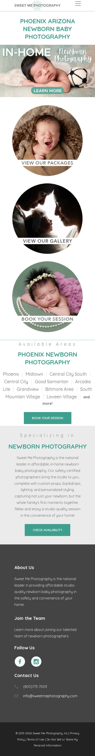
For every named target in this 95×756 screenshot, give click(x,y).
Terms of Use (35, 739)
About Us (24, 567)
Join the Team (29, 618)
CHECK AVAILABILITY (47, 530)
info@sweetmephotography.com (50, 696)
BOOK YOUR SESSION (47, 418)
